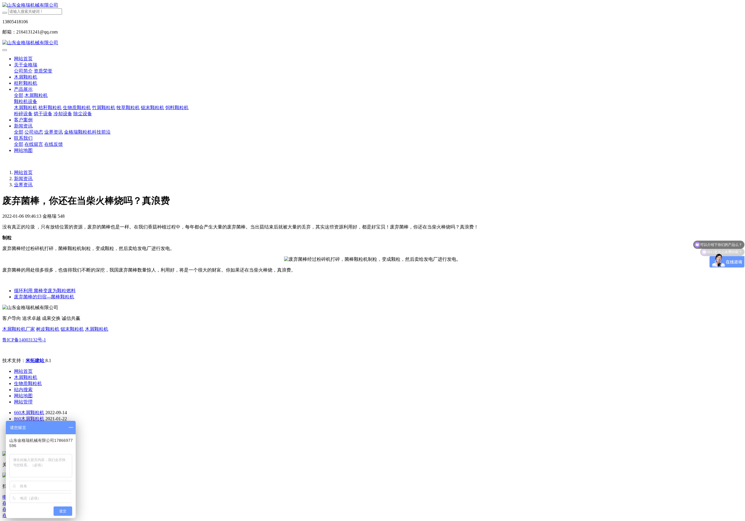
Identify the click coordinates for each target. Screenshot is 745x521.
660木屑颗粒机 (29, 412)
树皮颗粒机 (47, 329)
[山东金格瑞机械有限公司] (372, 5)
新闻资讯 (23, 178)
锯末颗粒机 (72, 329)
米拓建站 (35, 360)
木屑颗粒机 (96, 329)
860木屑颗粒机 (29, 418)
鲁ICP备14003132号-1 (24, 339)
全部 (18, 95)
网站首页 (23, 58)
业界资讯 (23, 184)
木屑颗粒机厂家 (18, 329)
